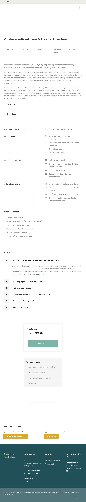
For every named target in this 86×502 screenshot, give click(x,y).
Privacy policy (50, 464)
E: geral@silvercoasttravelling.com (32, 463)
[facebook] (78, 2)
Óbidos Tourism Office (63, 129)
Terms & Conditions (53, 460)
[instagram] (81, 2)
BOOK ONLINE (43, 344)
